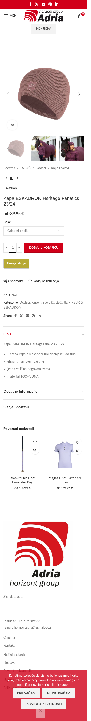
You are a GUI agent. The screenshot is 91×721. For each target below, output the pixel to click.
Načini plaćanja (14, 655)
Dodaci (41, 168)
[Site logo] (43, 15)
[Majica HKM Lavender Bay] (65, 455)
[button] (8, 93)
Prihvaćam (26, 693)
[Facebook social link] (30, 4)
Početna (9, 168)
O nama (9, 637)
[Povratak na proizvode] (12, 178)
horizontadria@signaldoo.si (33, 627)
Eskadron (10, 188)
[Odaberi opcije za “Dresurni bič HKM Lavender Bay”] (35, 450)
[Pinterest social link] (50, 4)
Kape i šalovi (60, 168)
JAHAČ (25, 168)
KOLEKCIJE (59, 302)
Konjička (43, 28)
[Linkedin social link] (57, 4)
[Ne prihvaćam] (40, 713)
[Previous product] (6, 178)
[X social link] (36, 4)
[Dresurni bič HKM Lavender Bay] (23, 455)
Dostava (9, 662)
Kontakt (9, 645)
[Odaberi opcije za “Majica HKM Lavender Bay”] (78, 450)
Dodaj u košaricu (44, 247)
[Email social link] (43, 4)
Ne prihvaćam (58, 693)
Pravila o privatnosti (44, 704)
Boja (7, 222)
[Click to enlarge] (12, 125)
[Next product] (17, 178)
